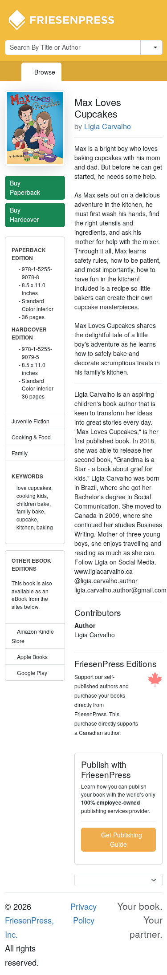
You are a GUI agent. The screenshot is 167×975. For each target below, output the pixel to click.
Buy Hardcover (25, 214)
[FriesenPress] (67, 19)
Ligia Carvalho (107, 126)
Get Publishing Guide (120, 839)
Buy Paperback (26, 187)
